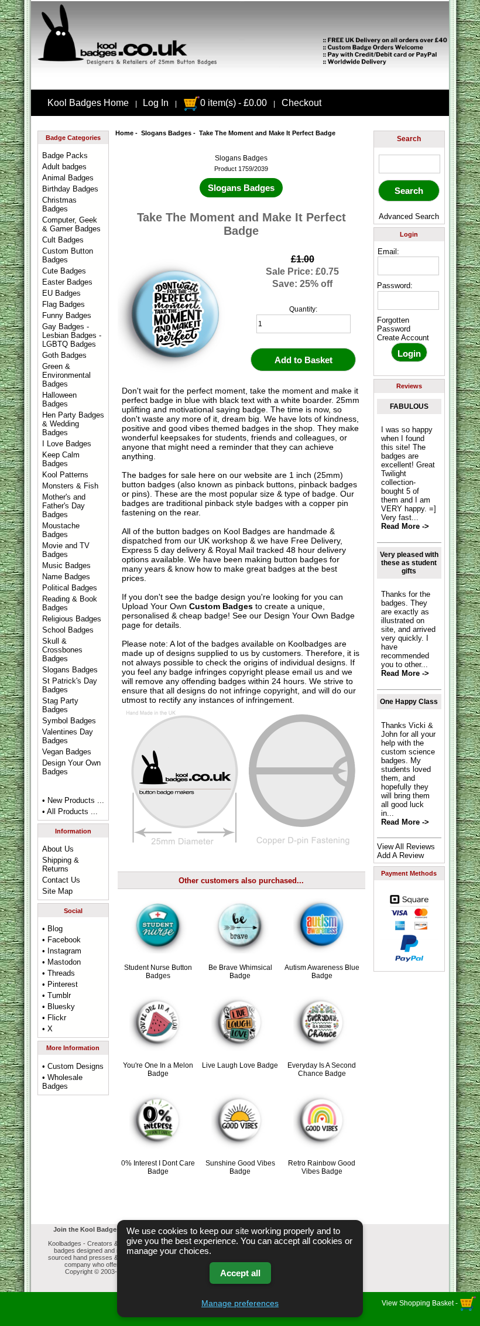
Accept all (240, 1273)
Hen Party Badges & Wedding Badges (73, 424)
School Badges (68, 630)
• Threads (58, 973)
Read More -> (405, 526)
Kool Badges (247, 531)
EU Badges (61, 293)
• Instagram (61, 950)
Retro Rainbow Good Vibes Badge (321, 1167)
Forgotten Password (393, 324)
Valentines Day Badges (67, 736)
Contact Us (61, 880)
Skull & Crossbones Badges (62, 650)
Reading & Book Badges (69, 603)
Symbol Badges (69, 720)
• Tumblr (56, 995)
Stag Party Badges (60, 705)
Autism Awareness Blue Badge (321, 971)
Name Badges (66, 576)
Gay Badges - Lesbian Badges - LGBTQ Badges (71, 335)
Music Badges (66, 565)
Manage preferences (240, 1303)
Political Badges (69, 587)
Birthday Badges (70, 188)
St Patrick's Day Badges (69, 685)
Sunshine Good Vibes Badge (240, 1167)
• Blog (52, 928)
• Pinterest (60, 984)
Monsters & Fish (70, 485)
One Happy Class (409, 702)
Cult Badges (63, 239)
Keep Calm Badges (61, 459)
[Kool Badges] (240, 80)
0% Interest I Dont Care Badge (158, 1167)
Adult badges (64, 166)
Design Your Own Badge (309, 615)
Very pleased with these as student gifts (409, 563)
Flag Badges (63, 304)
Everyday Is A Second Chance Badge (321, 1069)
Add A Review (400, 855)
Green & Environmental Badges (66, 375)
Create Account (403, 337)
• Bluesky (58, 1006)
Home (124, 132)
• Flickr (54, 1017)
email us (307, 671)
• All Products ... (70, 811)
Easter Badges (67, 282)
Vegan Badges (66, 751)
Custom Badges (221, 606)
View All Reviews (406, 846)
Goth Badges (64, 355)
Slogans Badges (166, 132)
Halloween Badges (59, 399)
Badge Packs (65, 155)
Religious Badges (71, 618)
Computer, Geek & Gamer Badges (71, 224)
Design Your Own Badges (71, 767)
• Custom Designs (73, 1066)
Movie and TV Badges (66, 550)
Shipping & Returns (60, 864)
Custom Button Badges (67, 255)
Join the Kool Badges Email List (102, 1229)
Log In (156, 103)
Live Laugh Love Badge (240, 1065)
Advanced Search (409, 216)
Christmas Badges (59, 204)
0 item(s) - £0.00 (233, 103)
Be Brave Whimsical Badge (240, 971)
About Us (58, 849)
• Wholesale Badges (62, 1082)
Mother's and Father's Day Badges (63, 506)
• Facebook (61, 939)
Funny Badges (66, 315)
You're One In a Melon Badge (158, 1069)
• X (47, 1028)
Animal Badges (68, 177)
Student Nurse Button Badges (158, 971)
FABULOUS (409, 406)
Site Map (57, 891)
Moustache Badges (61, 530)
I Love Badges (66, 443)
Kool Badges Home (88, 103)
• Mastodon (61, 962)
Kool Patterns (65, 474)
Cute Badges (64, 270)
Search (409, 139)
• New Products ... (73, 800)
